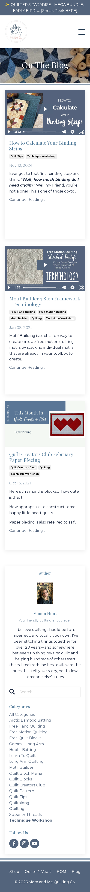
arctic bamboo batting (30, 720)
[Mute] (63, 131)
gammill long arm (26, 744)
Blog (76, 871)
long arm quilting (26, 761)
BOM (61, 871)
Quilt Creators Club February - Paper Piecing (43, 457)
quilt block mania (25, 773)
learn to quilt (22, 756)
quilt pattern (21, 791)
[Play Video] (8, 131)
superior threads (25, 814)
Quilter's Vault (38, 871)
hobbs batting (22, 750)
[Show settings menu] (72, 131)
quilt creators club (23, 467)
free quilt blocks (25, 738)
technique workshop (41, 156)
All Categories (22, 714)
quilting (37, 318)
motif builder (19, 318)
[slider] (40, 131)
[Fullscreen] (81, 131)
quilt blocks (20, 779)
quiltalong (19, 803)
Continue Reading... (27, 199)
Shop (14, 871)
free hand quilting (23, 312)
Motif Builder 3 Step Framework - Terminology (44, 301)
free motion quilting (52, 312)
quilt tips (17, 156)
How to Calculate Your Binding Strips (42, 145)
